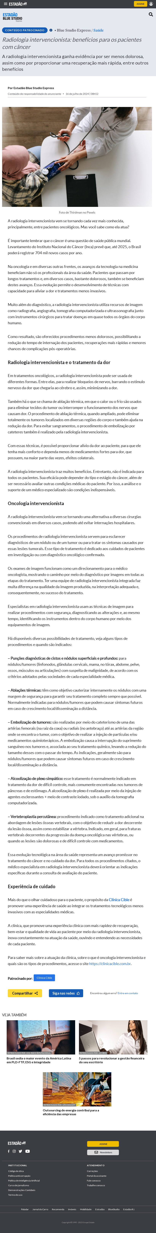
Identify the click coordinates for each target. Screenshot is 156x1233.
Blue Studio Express (74, 30)
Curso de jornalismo (18, 1185)
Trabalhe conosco (96, 1185)
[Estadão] (18, 4)
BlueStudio (113, 1209)
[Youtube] (27, 1151)
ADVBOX (103, 1053)
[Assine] (140, 4)
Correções (92, 1171)
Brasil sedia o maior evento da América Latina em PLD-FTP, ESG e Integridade (39, 1060)
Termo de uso (15, 1194)
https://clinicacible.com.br (110, 964)
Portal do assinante (96, 1175)
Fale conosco (93, 1180)
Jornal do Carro (40, 1209)
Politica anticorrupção (19, 1175)
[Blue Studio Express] (12, 17)
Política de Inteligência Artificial (24, 1180)
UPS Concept (68, 1105)
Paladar (25, 1209)
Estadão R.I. (129, 1209)
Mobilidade (86, 1209)
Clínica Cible (44, 977)
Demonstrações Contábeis (21, 1190)
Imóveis (72, 1209)
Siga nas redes (64, 993)
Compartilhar (22, 993)
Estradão (99, 1209)
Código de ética (16, 1171)
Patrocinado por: (16, 1053)
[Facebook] (9, 1151)
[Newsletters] (117, 1152)
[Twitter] (20, 1151)
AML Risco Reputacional (38, 1053)
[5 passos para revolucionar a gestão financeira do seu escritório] (113, 1053)
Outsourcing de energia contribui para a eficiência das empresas (71, 1112)
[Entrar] (151, 4)
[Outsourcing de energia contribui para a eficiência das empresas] (77, 1105)
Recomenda (58, 1209)
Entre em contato (128, 993)
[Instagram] (14, 1151)
